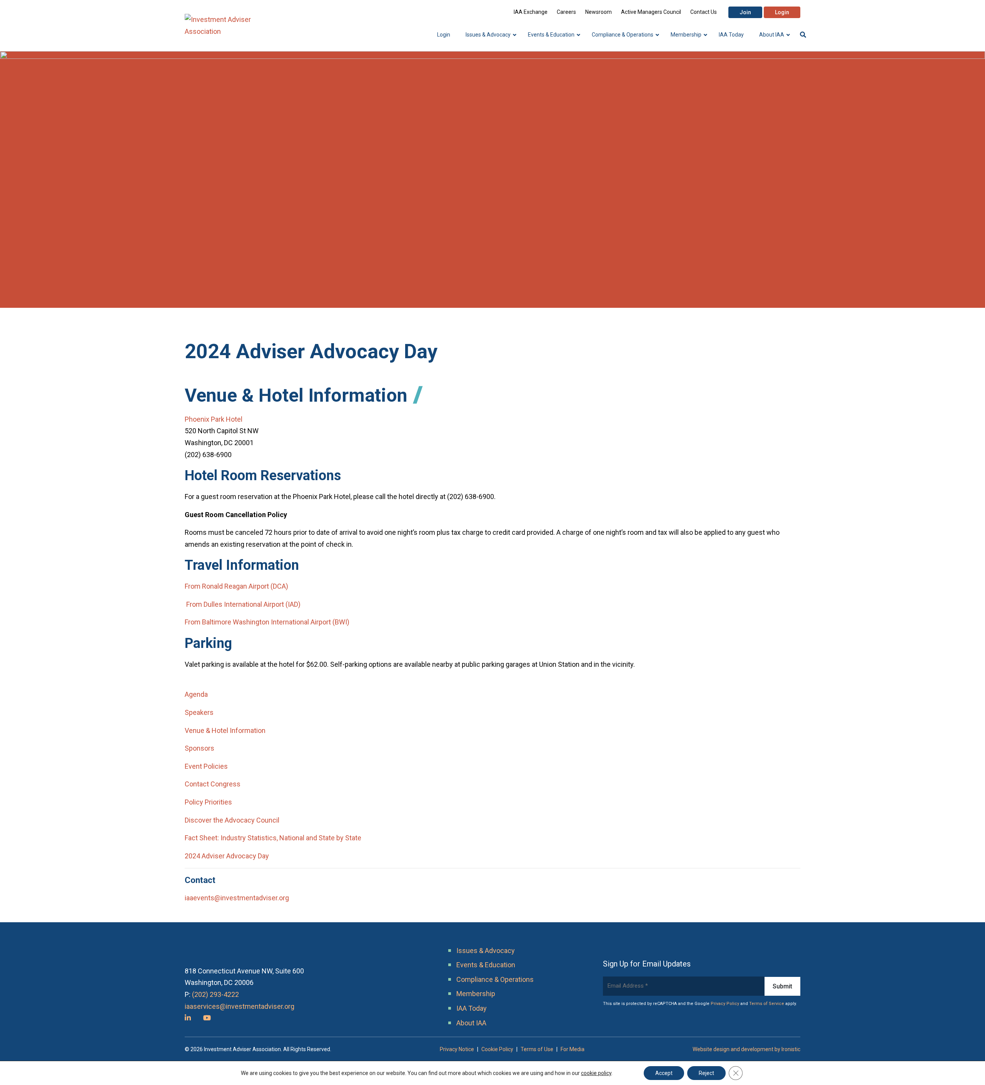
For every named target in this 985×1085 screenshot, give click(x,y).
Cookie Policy (497, 1049)
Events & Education (485, 965)
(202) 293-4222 (215, 994)
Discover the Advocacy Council (232, 820)
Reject (706, 1073)
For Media (572, 1049)
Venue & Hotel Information (225, 730)
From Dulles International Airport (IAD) (243, 604)
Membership (475, 994)
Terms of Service (766, 1003)
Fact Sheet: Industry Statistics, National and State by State (273, 838)
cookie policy (596, 1073)
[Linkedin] (188, 1018)
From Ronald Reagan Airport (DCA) (236, 586)
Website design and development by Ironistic (746, 1049)
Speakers (199, 712)
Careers (566, 12)
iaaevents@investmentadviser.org (237, 898)
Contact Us (703, 12)
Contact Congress (212, 784)
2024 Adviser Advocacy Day (227, 856)
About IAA (471, 1023)
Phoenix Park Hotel (213, 419)
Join (745, 12)
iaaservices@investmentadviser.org (239, 1006)
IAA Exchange (531, 12)
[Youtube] (207, 1018)
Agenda (196, 694)
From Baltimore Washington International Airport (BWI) (267, 622)
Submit (782, 986)
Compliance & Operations (495, 979)
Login (782, 12)
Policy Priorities (208, 802)
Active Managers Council (651, 12)
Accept (664, 1073)
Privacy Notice (457, 1049)
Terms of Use (537, 1049)
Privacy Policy (725, 1003)
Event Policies (206, 766)
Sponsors (199, 748)
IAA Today (471, 1008)
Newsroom (598, 12)
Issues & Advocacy (485, 950)
